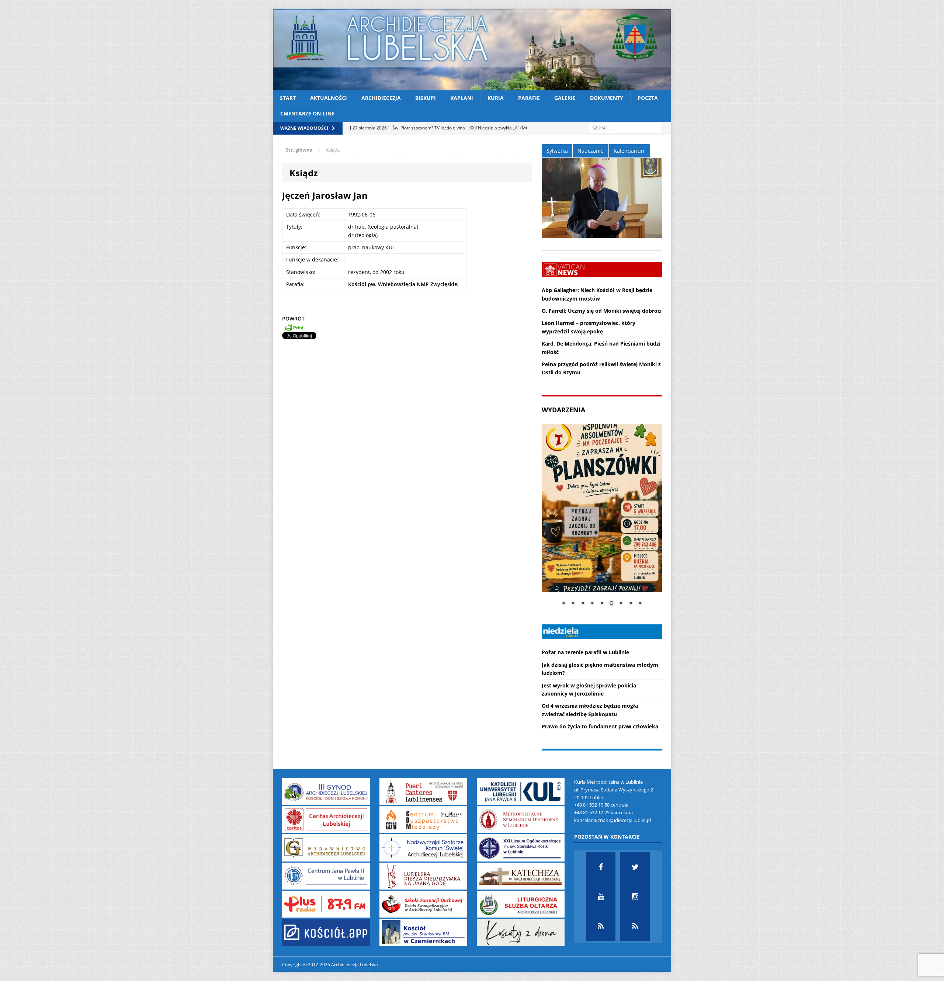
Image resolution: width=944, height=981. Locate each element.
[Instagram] (635, 896)
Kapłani (461, 97)
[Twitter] (635, 867)
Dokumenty (606, 97)
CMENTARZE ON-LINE (307, 113)
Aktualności (328, 97)
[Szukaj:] (625, 127)
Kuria (495, 97)
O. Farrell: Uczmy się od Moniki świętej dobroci (602, 310)
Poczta (648, 97)
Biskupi (425, 97)
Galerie (565, 97)
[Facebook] (600, 867)
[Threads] (635, 926)
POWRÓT (293, 318)
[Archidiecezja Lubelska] (472, 49)
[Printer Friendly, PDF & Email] (294, 327)
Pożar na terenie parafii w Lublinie (585, 652)
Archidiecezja (381, 97)
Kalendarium (630, 150)
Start (288, 97)
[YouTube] (600, 896)
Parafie (529, 97)
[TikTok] (600, 926)
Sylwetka (557, 150)
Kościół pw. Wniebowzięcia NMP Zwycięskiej (403, 284)
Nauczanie (590, 150)
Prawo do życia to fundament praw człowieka (600, 726)
